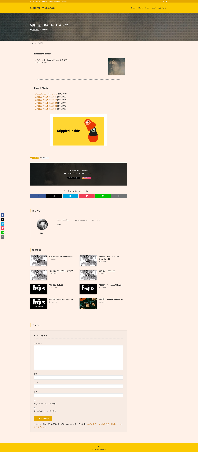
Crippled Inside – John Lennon (46, 94)
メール (37, 382)
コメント (38, 343)
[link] (59, 224)
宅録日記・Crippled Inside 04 (46, 99)
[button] (38, 196)
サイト (36, 391)
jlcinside (45, 158)
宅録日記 (35, 29)
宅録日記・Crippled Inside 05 (46, 97)
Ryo (42, 233)
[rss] (163, 1)
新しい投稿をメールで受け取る (45, 411)
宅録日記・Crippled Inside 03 (46, 103)
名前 (36, 374)
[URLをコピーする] (119, 196)
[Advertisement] (150, 66)
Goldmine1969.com (42, 7)
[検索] (166, 1)
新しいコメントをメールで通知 (45, 403)
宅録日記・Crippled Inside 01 (46, 109)
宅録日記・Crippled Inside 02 (46, 106)
